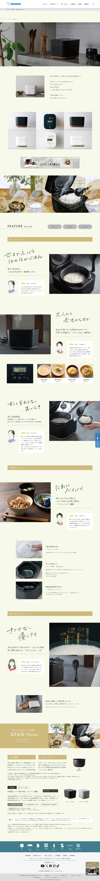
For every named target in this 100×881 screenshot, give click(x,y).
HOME (7, 9)
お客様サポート (54, 4)
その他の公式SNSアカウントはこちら (50, 871)
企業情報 (73, 4)
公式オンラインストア (35, 858)
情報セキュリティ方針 (76, 875)
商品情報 (45, 4)
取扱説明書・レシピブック (50, 790)
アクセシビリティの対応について (52, 877)
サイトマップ (64, 877)
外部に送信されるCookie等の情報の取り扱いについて (30, 875)
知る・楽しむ (64, 4)
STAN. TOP (2, 19)
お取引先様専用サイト (37, 877)
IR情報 (79, 4)
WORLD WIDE (65, 858)
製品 (9, 19)
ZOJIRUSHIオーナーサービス (51, 858)
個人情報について (48, 875)
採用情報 (86, 4)
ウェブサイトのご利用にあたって (62, 875)
